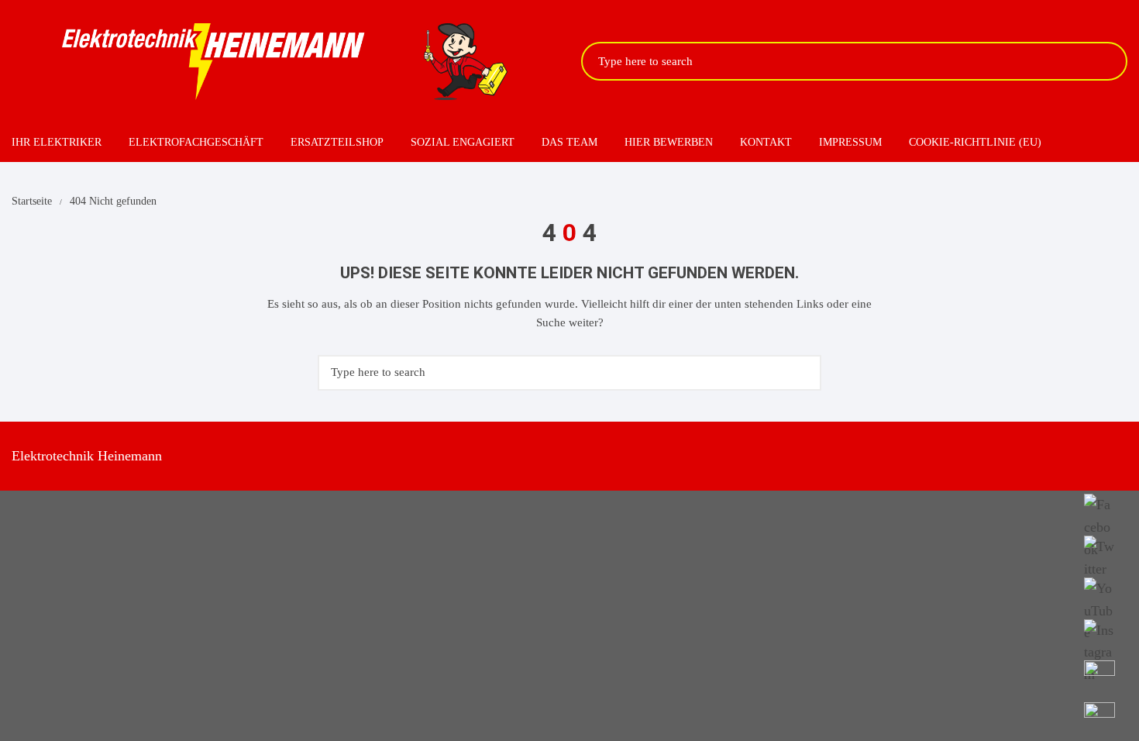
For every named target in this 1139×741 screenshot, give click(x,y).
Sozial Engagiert (462, 142)
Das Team (569, 142)
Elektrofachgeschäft (196, 142)
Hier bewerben (669, 142)
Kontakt (766, 142)
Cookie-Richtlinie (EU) (975, 142)
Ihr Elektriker (57, 142)
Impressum (850, 142)
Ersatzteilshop (337, 142)
